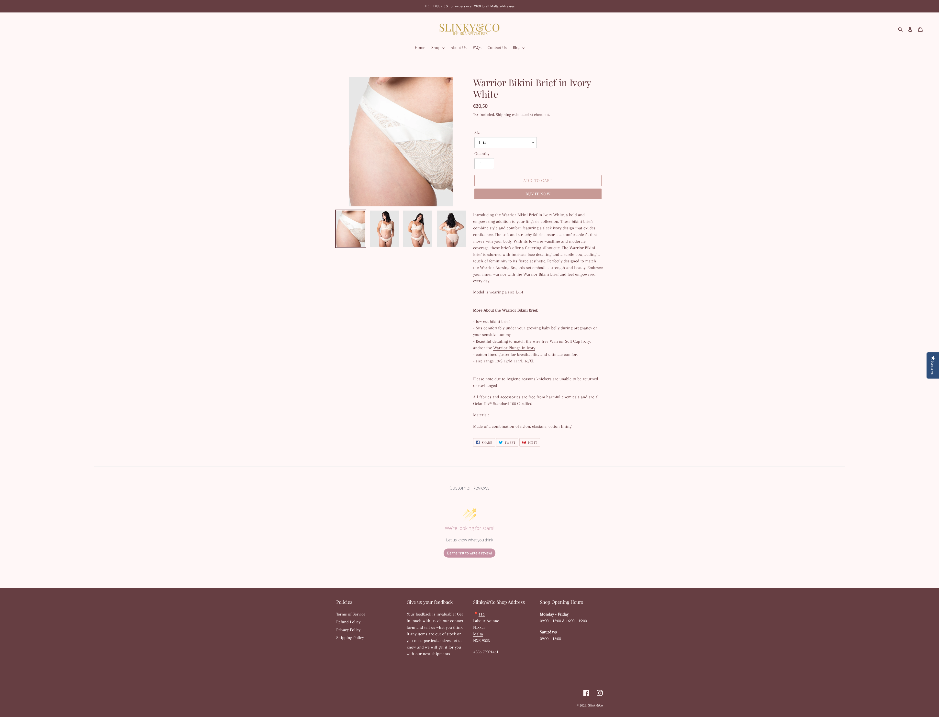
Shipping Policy (350, 637)
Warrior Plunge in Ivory (514, 347)
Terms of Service (350, 614)
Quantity (481, 153)
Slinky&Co (595, 705)
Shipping (503, 114)
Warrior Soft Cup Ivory (570, 341)
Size (477, 132)
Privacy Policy (348, 629)
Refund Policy (348, 621)
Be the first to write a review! (469, 553)
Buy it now (537, 193)
